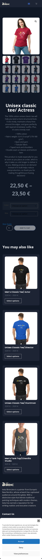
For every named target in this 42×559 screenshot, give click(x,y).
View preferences (21, 554)
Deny (21, 548)
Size (6, 213)
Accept (21, 541)
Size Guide (7, 224)
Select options (13, 301)
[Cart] (36, 3)
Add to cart (25, 228)
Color (6, 205)
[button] (39, 521)
